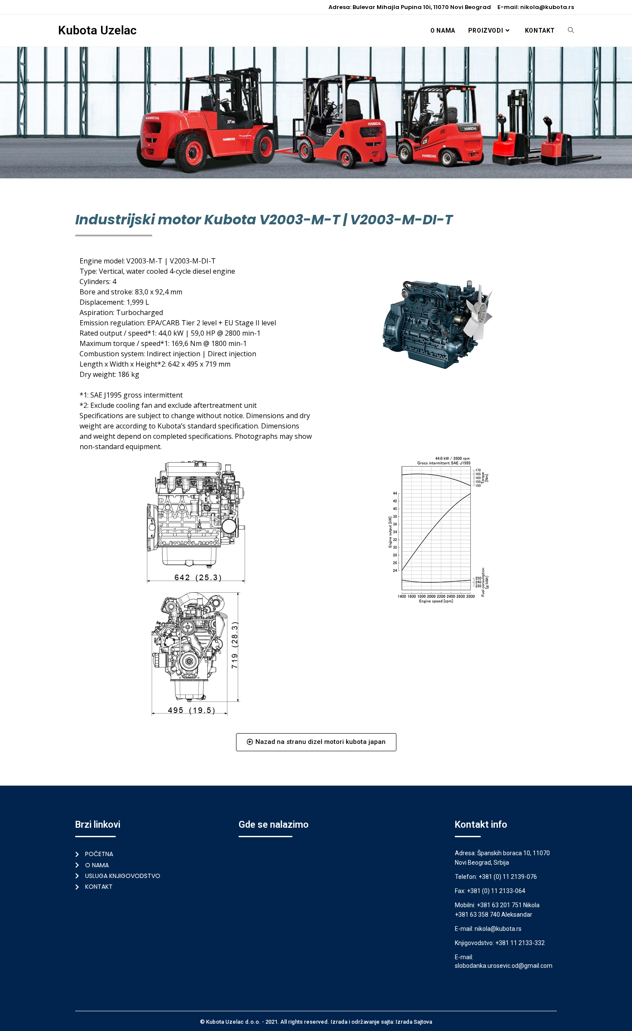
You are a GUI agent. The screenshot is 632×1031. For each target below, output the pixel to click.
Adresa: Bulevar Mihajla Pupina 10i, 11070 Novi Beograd (409, 7)
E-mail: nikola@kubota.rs (535, 7)
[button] (316, 742)
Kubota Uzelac (97, 30)
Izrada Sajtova (414, 1022)
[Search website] (570, 30)
